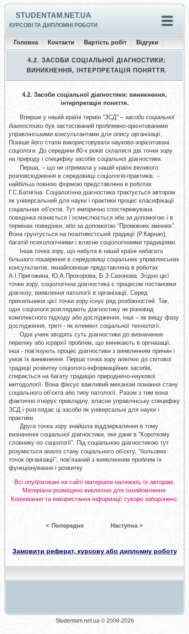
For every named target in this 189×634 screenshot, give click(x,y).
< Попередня (65, 525)
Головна (26, 42)
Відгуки (147, 42)
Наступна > (127, 525)
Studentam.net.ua (53, 15)
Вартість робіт (105, 42)
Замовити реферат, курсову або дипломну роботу (94, 551)
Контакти (61, 42)
